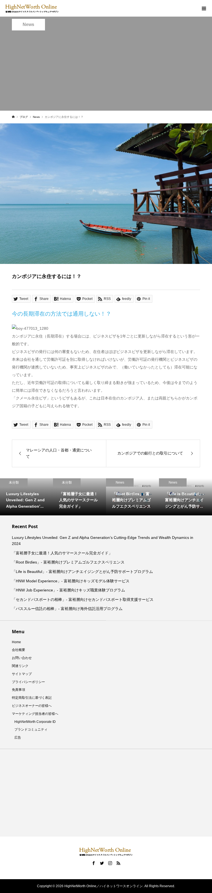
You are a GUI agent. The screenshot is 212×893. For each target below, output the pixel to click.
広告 (17, 737)
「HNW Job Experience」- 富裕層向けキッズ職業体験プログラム (68, 590)
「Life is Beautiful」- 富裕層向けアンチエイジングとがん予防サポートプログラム (82, 571)
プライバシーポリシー (28, 682)
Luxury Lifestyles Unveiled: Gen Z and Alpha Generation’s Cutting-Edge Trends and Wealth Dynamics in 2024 (102, 540)
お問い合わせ (22, 658)
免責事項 (18, 690)
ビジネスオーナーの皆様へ (32, 706)
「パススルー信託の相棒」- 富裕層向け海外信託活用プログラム (67, 608)
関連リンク (20, 666)
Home (16, 642)
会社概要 (18, 650)
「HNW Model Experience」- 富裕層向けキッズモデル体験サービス (70, 581)
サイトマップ (22, 674)
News (28, 24)
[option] (37, 496)
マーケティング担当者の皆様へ (35, 714)
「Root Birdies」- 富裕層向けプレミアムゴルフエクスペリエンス (68, 562)
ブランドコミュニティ (30, 729)
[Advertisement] (106, 72)
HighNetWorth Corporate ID (35, 722)
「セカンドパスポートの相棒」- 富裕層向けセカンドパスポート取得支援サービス (82, 599)
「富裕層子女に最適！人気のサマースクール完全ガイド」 (62, 553)
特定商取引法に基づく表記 (32, 698)
